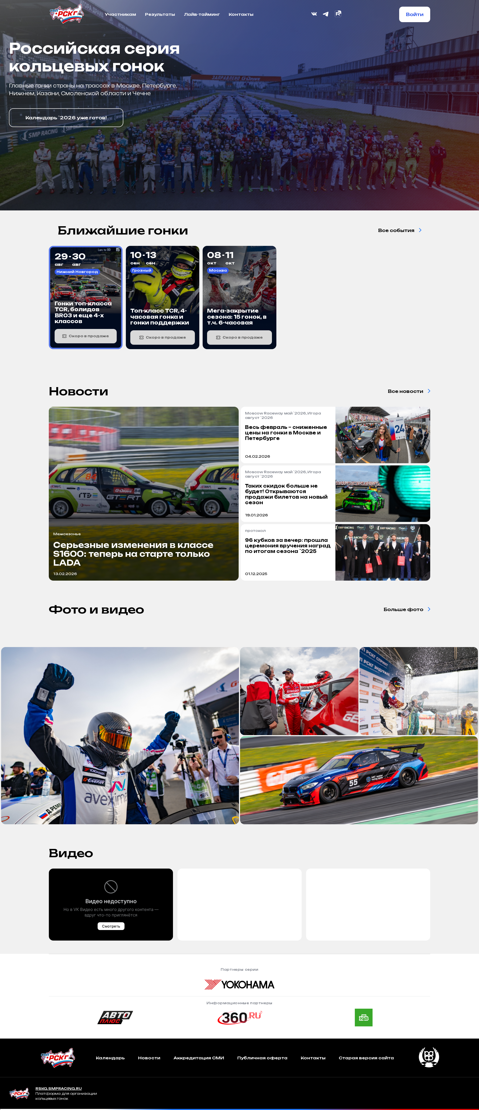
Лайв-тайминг (202, 14)
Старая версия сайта (366, 1057)
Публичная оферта (262, 1057)
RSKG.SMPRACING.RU (58, 1088)
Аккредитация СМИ (199, 1057)
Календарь (110, 1057)
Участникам (120, 14)
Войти (415, 14)
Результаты (160, 14)
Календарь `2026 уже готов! (66, 117)
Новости (149, 1057)
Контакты (241, 14)
